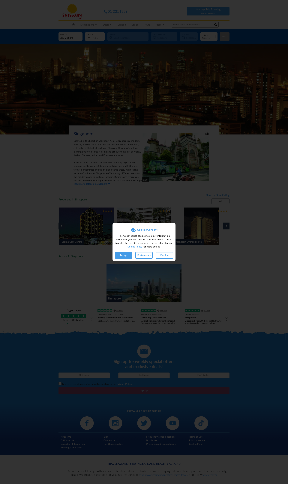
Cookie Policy (135, 247)
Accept (123, 255)
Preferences (144, 255)
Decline (164, 255)
